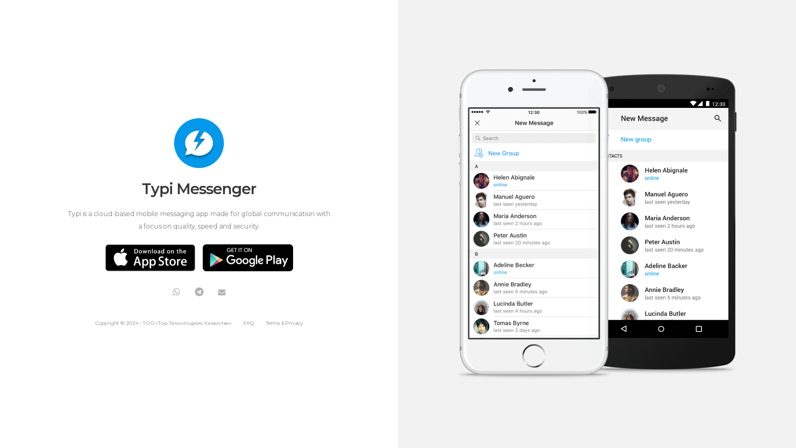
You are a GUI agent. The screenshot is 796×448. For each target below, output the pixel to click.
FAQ (248, 323)
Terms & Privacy (284, 323)
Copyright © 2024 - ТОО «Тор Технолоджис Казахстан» (163, 323)
